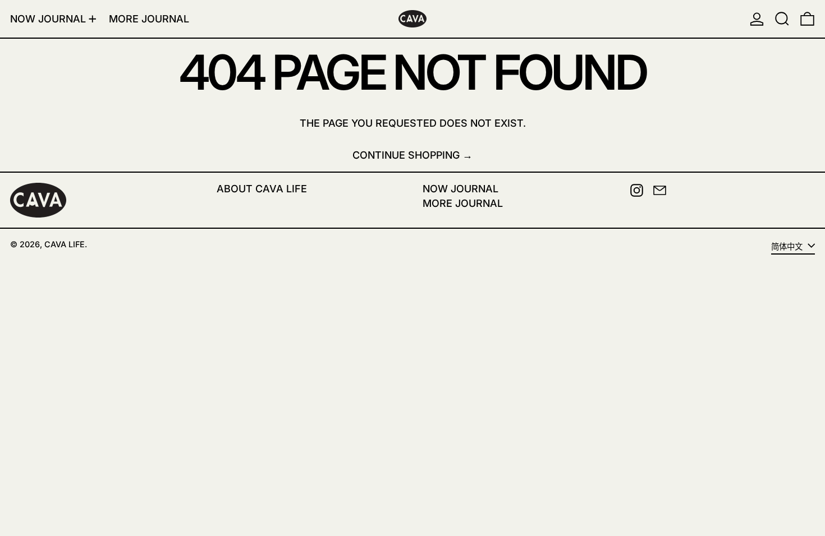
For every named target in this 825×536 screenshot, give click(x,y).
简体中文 (788, 246)
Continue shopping (406, 155)
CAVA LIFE (64, 244)
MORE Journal (463, 203)
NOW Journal (460, 189)
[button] (782, 19)
